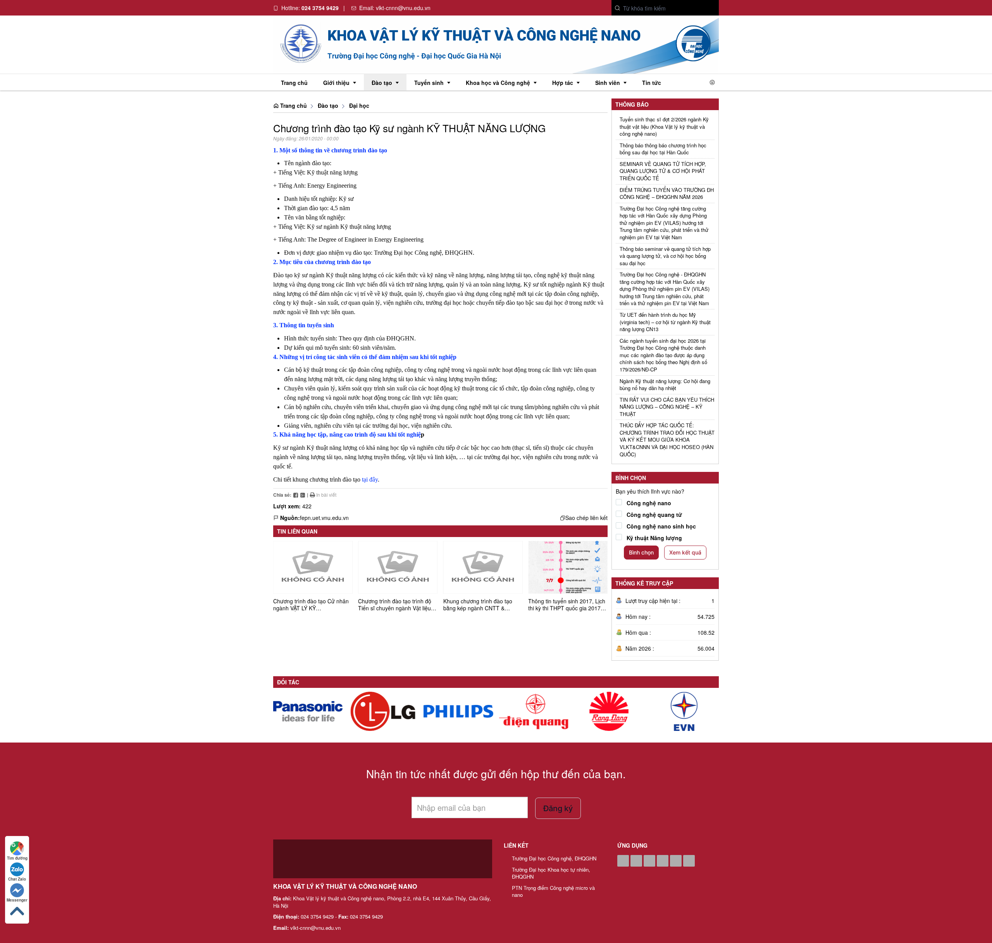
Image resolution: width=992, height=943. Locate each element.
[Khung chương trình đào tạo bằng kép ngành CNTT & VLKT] (482, 567)
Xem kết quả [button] (685, 552)
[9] (684, 711)
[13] (383, 711)
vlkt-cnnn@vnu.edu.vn (403, 8)
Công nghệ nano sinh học (661, 526)
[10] (609, 711)
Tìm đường (17, 858)
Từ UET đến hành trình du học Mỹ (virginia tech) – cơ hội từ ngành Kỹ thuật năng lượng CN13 (665, 322)
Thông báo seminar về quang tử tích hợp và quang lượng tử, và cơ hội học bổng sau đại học (665, 256)
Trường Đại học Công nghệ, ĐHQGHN (554, 858)
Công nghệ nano (649, 503)
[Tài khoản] (712, 82)
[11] (533, 711)
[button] (618, 8)
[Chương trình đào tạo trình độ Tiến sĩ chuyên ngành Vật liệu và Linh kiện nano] (397, 567)
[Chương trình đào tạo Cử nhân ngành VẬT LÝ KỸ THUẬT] (312, 567)
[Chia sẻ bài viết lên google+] (302, 494)
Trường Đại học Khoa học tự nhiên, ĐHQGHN (551, 873)
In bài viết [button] (325, 494)
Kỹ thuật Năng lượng (654, 538)
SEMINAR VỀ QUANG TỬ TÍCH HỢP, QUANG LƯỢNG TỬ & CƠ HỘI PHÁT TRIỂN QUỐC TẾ (663, 171)
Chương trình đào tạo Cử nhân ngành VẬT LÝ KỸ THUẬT (311, 608)
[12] (458, 711)
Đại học (359, 105)
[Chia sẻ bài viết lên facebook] (295, 494)
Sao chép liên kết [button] (586, 518)
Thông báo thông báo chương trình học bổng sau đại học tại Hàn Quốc (663, 149)
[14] (308, 711)
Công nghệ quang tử (654, 514)
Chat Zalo (17, 879)
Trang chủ (293, 105)
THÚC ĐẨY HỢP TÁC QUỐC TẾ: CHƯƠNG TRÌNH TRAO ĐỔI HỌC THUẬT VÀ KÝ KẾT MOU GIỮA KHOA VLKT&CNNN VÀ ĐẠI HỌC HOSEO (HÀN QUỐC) (667, 440)
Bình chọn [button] (641, 552)
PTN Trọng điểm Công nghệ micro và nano (553, 891)
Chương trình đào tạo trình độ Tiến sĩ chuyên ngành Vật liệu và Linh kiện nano (394, 608)
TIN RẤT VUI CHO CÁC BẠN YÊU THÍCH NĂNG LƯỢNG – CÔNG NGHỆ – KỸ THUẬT (667, 407)
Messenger (17, 900)
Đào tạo (328, 105)
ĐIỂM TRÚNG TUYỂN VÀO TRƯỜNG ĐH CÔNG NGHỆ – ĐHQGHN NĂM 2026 (667, 194)
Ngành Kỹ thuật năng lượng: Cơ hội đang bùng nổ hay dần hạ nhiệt (665, 385)
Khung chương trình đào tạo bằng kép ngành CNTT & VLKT (477, 608)
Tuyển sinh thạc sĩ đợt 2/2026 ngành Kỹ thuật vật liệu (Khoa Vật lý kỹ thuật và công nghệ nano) (664, 126)
